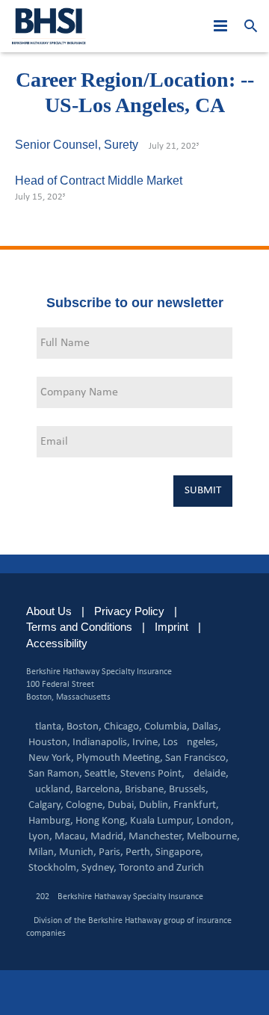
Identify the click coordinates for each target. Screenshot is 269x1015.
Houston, (49, 742)
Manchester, (157, 836)
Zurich (190, 868)
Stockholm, (53, 868)
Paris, (111, 852)
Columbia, (167, 726)
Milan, (42, 852)
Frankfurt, (196, 805)
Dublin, (155, 805)
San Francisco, (197, 758)
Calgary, (46, 805)
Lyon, (40, 836)
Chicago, (123, 726)
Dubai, (122, 805)
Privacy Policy (129, 611)
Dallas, (206, 726)
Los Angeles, (190, 742)
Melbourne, (213, 836)
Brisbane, (146, 789)
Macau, (71, 836)
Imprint (171, 626)
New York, (51, 758)
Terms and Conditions (79, 626)
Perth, (139, 852)
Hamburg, (50, 821)
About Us (49, 611)
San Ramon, (55, 774)
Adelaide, (208, 774)
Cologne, (85, 805)
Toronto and (146, 868)
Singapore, (179, 852)
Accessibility (56, 643)
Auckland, (50, 789)
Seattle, (101, 774)
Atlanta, (46, 726)
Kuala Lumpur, (162, 821)
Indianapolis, (101, 742)
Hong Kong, (101, 821)
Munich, (77, 852)
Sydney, (99, 868)
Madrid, (108, 836)
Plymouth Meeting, (119, 758)
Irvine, (146, 742)
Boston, (84, 726)
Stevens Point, (152, 774)
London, (215, 821)
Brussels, (188, 789)
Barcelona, (99, 789)
